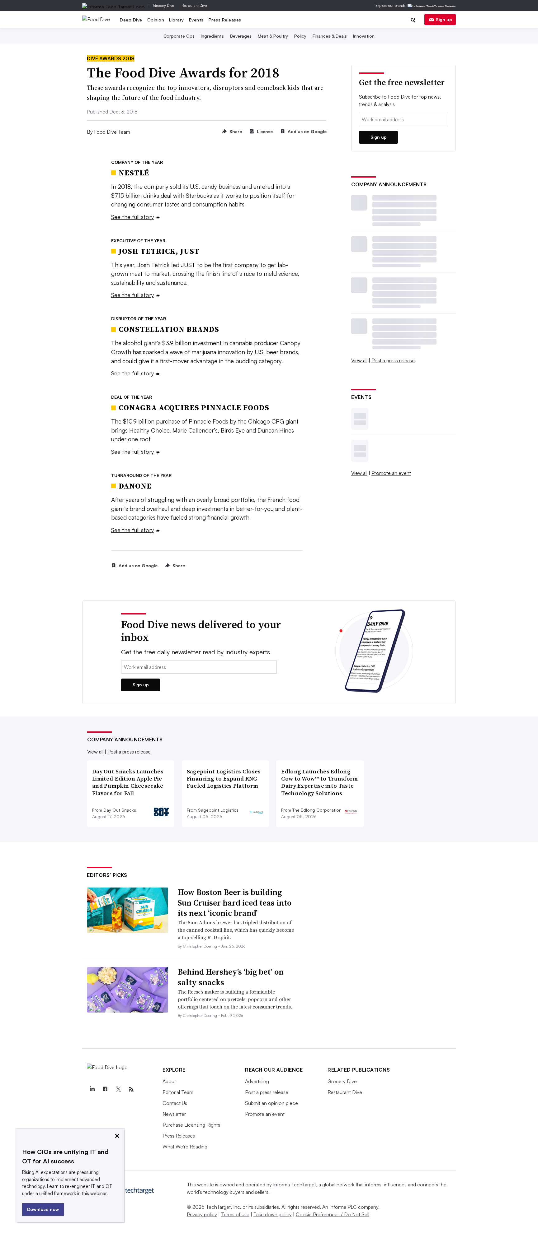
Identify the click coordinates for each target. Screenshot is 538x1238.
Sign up (444, 19)
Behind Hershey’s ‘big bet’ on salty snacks (231, 977)
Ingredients (212, 36)
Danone (135, 486)
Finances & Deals (330, 36)
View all (359, 360)
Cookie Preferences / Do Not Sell (332, 1214)
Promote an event (391, 473)
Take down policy (272, 1214)
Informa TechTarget (294, 1184)
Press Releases (225, 19)
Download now (43, 1209)
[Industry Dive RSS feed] (131, 1089)
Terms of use (235, 1214)
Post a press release (393, 360)
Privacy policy (202, 1214)
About (169, 1081)
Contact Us (175, 1103)
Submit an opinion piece (271, 1103)
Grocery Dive (163, 5)
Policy (300, 36)
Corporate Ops (179, 36)
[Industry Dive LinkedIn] (91, 1089)
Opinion (155, 19)
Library (176, 19)
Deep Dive (131, 19)
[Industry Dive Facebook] (104, 1089)
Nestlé (134, 173)
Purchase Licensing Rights (191, 1125)
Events (196, 19)
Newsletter (174, 1114)
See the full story (132, 216)
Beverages (241, 36)
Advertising (257, 1081)
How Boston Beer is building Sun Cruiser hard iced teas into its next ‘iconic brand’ (234, 903)
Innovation (364, 36)
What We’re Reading (185, 1146)
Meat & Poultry (273, 36)
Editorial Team (178, 1092)
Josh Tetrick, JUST (159, 251)
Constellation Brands (169, 329)
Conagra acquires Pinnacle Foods (194, 407)
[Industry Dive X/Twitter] (118, 1089)
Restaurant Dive (194, 5)
